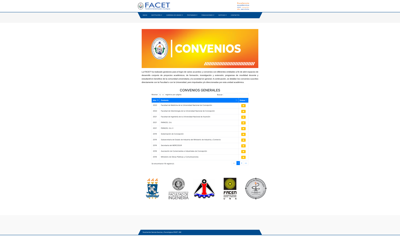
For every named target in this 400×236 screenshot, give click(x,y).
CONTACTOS (235, 15)
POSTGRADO (191, 15)
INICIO (145, 15)
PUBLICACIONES (207, 15)
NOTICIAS (221, 15)
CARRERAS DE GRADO (173, 15)
